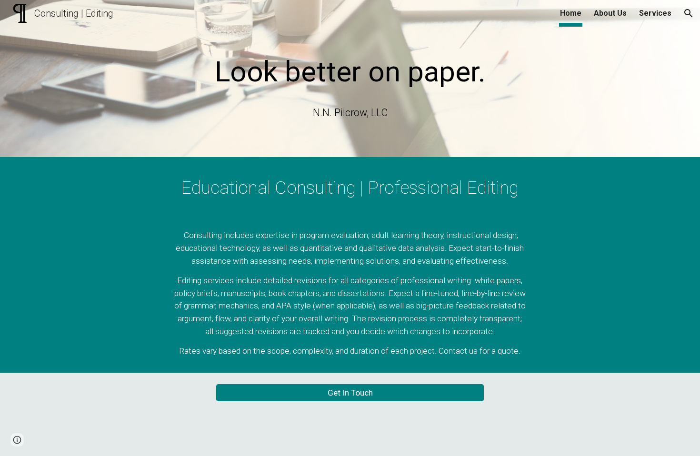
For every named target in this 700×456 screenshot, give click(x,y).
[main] (350, 67)
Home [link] (570, 13)
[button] (688, 13)
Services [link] (655, 13)
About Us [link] (610, 13)
